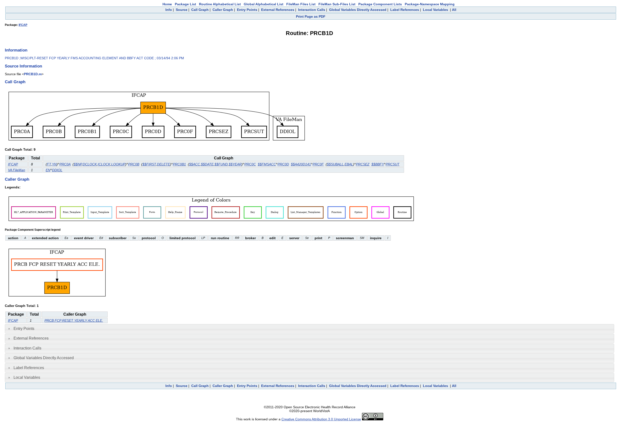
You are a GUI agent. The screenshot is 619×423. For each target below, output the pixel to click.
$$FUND (221, 164)
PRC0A (65, 164)
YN (54, 164)
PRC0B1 (179, 164)
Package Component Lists (380, 4)
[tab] (309, 328)
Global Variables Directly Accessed (357, 10)
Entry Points (247, 10)
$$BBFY (377, 164)
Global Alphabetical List (263, 4)
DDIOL (57, 170)
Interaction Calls (311, 10)
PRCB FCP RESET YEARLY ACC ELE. (73, 320)
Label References (404, 10)
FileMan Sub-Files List (336, 4)
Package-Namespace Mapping (430, 4)
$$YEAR (235, 164)
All (454, 10)
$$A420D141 (301, 164)
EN (48, 170)
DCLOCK (90, 164)
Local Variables (435, 10)
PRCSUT (392, 164)
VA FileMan (16, 170)
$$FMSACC (267, 164)
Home (167, 4)
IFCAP (23, 24)
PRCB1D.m (33, 74)
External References (277, 10)
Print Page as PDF (310, 16)
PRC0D (283, 164)
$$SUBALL (335, 164)
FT (49, 164)
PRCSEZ (362, 164)
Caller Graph (223, 10)
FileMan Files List (301, 4)
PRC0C (250, 164)
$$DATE (207, 164)
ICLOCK (104, 164)
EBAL (349, 164)
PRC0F (318, 164)
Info (168, 10)
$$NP (78, 164)
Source (181, 10)
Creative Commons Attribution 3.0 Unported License (321, 419)
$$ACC (194, 164)
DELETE (163, 164)
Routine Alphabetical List (220, 4)
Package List (185, 4)
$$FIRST (149, 164)
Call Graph (200, 10)
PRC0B (133, 164)
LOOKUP (118, 164)
